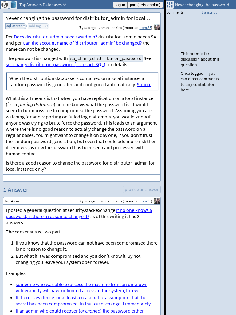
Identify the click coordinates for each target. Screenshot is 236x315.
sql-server (14, 25)
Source (144, 84)
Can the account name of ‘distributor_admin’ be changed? (82, 43)
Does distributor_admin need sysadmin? (55, 37)
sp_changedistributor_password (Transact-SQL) (55, 64)
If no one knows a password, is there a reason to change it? (79, 213)
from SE (145, 27)
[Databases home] (13, 5)
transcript (209, 12)
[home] (5, 5)
